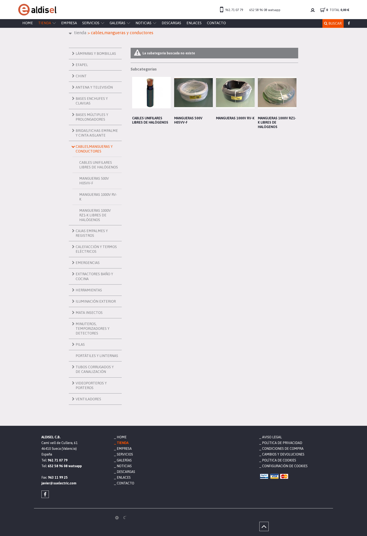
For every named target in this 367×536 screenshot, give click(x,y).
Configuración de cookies (285, 466)
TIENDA (44, 23)
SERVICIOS (90, 23)
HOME (27, 23)
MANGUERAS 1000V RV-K (98, 196)
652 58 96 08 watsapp (264, 10)
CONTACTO (216, 23)
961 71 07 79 (234, 10)
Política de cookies (279, 460)
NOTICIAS (143, 23)
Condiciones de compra (282, 448)
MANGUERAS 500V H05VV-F (94, 180)
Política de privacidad (282, 443)
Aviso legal (272, 437)
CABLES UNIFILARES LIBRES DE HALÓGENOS (98, 164)
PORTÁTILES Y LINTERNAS (97, 356)
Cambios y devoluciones (283, 454)
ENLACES (194, 23)
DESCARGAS (171, 23)
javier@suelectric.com (58, 483)
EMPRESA (69, 23)
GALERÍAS (117, 23)
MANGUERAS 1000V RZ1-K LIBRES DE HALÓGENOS (95, 215)
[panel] (117, 517)
